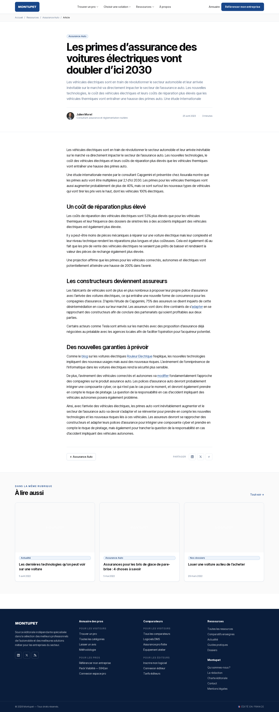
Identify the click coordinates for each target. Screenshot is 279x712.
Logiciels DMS (151, 639)
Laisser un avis (87, 644)
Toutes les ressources (220, 628)
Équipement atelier (154, 649)
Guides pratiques (217, 644)
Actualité (212, 639)
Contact (212, 683)
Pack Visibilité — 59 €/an (93, 668)
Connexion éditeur (154, 668)
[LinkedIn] (18, 655)
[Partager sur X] (200, 456)
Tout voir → (257, 494)
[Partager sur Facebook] (209, 456)
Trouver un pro (86, 6)
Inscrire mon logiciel (155, 663)
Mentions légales (217, 688)
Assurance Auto (51, 17)
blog (85, 356)
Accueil (19, 17)
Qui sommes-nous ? (218, 667)
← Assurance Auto (81, 456)
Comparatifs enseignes (220, 634)
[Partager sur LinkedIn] (192, 456)
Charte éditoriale (217, 678)
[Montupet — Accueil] (27, 7)
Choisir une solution (116, 6)
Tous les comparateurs (156, 633)
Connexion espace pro (92, 673)
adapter (197, 307)
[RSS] (35, 655)
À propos (165, 6)
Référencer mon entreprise (242, 6)
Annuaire (214, 6)
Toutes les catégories (91, 639)
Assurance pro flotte (155, 644)
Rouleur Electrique (139, 356)
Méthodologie (87, 649)
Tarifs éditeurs (151, 673)
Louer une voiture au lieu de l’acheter (216, 564)
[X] (26, 655)
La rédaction (214, 672)
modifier (163, 376)
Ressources (143, 6)
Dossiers (212, 650)
